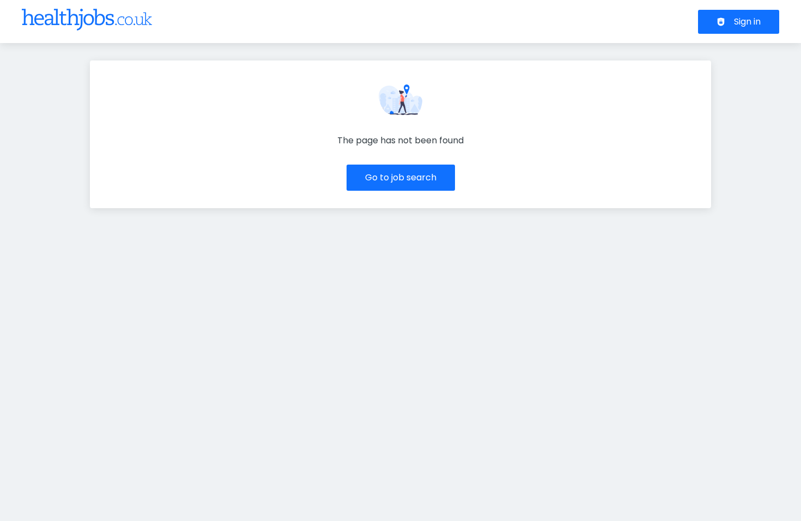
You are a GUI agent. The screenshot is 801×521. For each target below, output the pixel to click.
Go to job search (400, 177)
